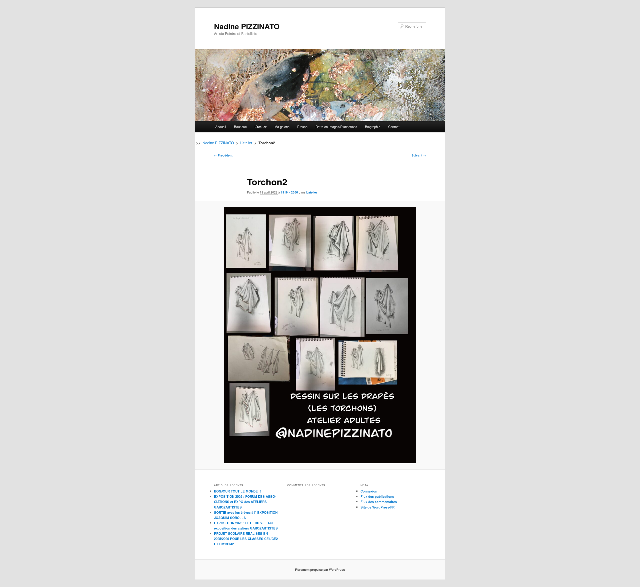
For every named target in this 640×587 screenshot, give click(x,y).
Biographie (372, 126)
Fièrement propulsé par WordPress (320, 569)
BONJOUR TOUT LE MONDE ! (237, 491)
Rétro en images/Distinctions (336, 126)
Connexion (368, 491)
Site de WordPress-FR (377, 507)
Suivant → (419, 155)
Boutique (240, 126)
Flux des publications (377, 496)
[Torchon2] (320, 335)
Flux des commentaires (378, 501)
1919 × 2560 (289, 192)
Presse (302, 126)
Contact (394, 126)
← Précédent (223, 155)
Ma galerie (282, 126)
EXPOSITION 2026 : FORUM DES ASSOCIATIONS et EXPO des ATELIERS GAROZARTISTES (245, 501)
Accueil (220, 126)
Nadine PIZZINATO (247, 26)
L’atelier (260, 126)
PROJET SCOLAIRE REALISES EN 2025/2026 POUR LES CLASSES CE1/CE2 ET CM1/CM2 (246, 538)
